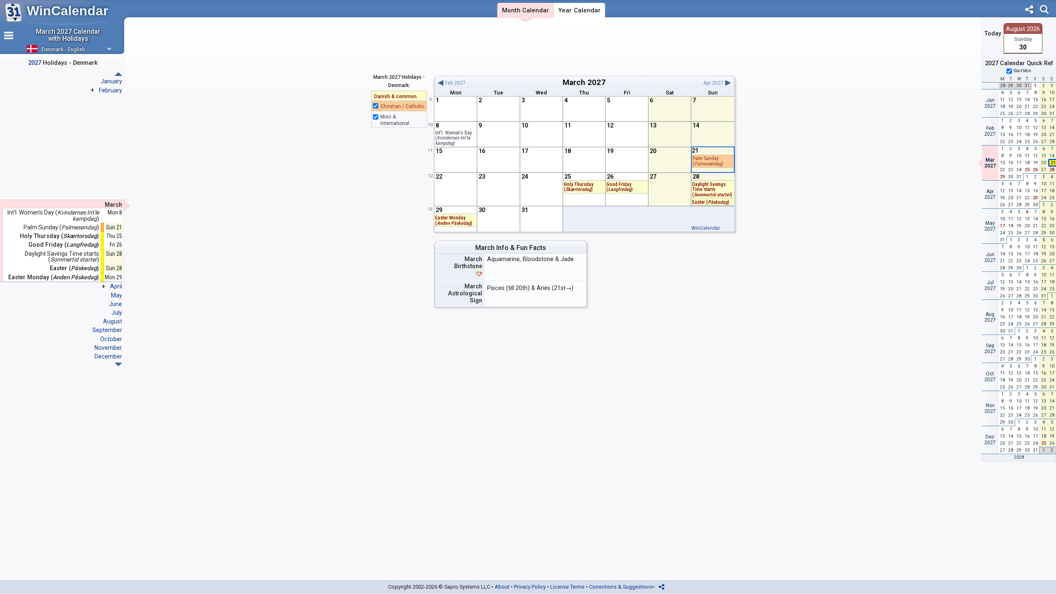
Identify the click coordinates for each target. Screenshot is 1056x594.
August (112, 321)
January (111, 81)
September (107, 330)
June (115, 304)
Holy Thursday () (578, 187)
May (116, 295)
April (116, 286)
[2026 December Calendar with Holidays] (118, 74)
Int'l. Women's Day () (453, 138)
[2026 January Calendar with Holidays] (118, 364)
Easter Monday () (453, 220)
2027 (596, 82)
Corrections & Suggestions (621, 587)
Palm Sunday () (708, 161)
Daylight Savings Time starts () (712, 190)
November (108, 347)
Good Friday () (619, 187)
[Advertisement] (584, 46)
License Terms (567, 587)
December (108, 356)
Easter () (710, 202)
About (502, 587)
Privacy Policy (530, 587)
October (111, 339)
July (116, 312)
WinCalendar (67, 10)
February (110, 90)
